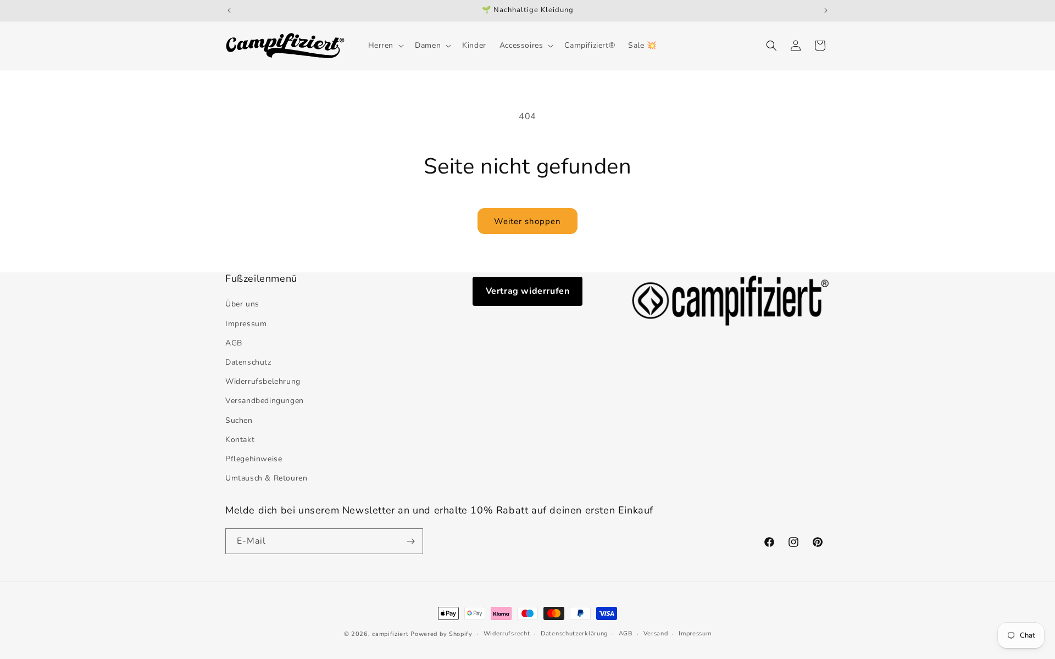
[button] (385, 45)
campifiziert (390, 634)
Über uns (242, 304)
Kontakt (239, 439)
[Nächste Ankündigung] (826, 10)
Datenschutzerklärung (574, 633)
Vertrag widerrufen (528, 291)
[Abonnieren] (410, 541)
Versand (655, 633)
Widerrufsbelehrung (263, 381)
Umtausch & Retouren (266, 478)
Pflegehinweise (253, 459)
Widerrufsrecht (507, 633)
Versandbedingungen (264, 400)
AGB (233, 343)
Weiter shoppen (527, 221)
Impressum (245, 324)
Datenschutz (248, 362)
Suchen (239, 420)
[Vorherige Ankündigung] (229, 10)
